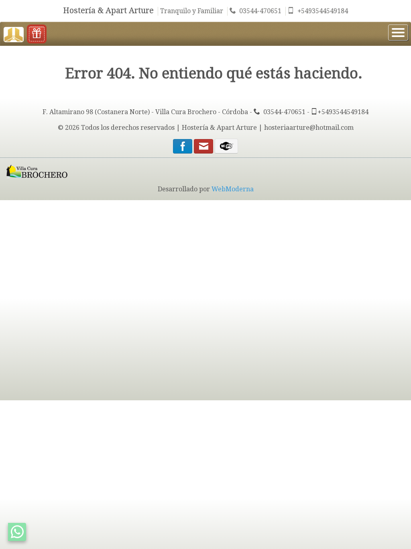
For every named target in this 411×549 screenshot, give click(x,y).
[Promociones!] (37, 34)
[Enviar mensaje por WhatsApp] (17, 532)
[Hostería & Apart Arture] (14, 33)
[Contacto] (204, 148)
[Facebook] (182, 148)
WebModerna (233, 189)
